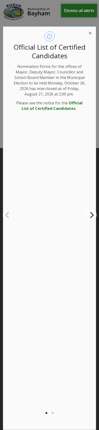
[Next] (91, 215)
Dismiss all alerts (79, 10)
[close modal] (90, 32)
